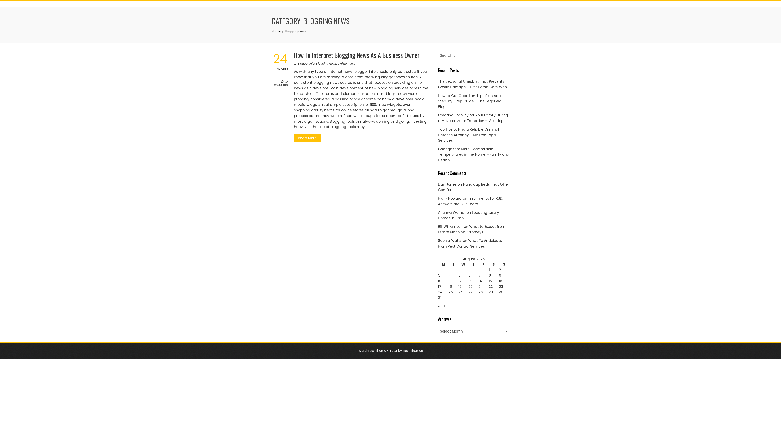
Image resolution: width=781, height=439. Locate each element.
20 (470, 286)
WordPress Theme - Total (377, 351)
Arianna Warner (452, 212)
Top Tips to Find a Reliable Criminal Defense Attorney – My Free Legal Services (468, 135)
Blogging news (326, 64)
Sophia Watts (450, 240)
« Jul (442, 306)
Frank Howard (450, 198)
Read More (307, 138)
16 (500, 281)
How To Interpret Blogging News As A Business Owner (357, 55)
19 (460, 286)
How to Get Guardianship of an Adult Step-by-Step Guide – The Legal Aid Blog (470, 101)
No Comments (281, 83)
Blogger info (306, 64)
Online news (346, 64)
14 (480, 281)
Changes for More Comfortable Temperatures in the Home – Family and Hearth (473, 154)
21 (480, 286)
